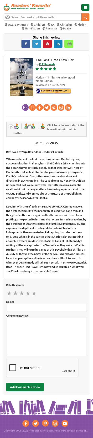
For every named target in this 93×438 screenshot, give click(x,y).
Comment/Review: (17, 315)
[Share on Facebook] (25, 44)
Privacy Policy (62, 430)
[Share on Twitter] (36, 44)
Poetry (67, 28)
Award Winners (18, 24)
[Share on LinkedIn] (58, 44)
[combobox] (46, 17)
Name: (10, 301)
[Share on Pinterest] (47, 44)
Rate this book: (15, 284)
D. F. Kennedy (47, 64)
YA (52, 24)
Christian (66, 24)
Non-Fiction (32, 28)
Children (39, 24)
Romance (51, 28)
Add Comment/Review (25, 387)
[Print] (68, 44)
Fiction (82, 24)
